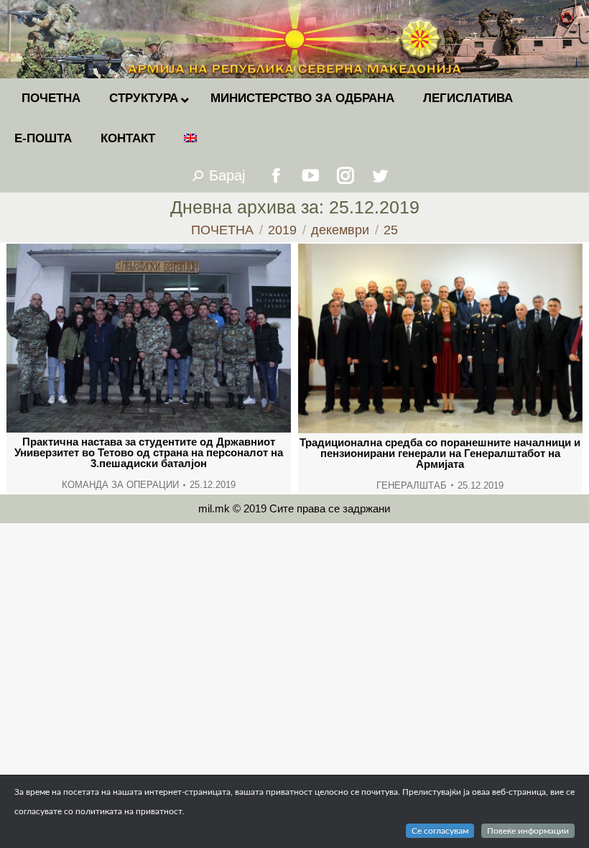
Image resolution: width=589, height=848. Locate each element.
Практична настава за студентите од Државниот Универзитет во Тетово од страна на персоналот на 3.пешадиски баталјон (148, 452)
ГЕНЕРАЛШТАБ (411, 485)
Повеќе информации (528, 830)
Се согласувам (440, 830)
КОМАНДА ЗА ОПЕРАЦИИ (120, 484)
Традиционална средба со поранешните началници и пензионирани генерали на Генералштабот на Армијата (440, 453)
